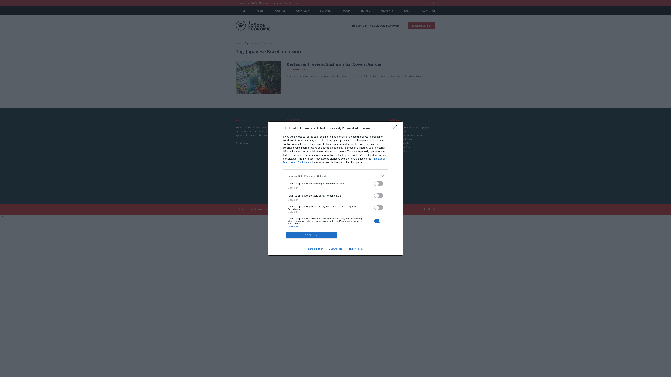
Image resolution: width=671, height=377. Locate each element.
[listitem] (335, 176)
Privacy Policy (355, 248)
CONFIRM (311, 235)
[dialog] (335, 188)
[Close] (396, 128)
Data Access (335, 248)
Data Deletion (315, 248)
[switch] (378, 183)
